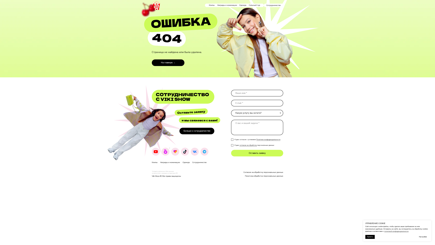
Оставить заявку (257, 153)
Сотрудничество (199, 162)
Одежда (242, 5)
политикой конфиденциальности (396, 231)
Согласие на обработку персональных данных (263, 172)
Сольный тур (254, 5)
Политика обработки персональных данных (264, 176)
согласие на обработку (248, 145)
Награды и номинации (227, 5)
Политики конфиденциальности (268, 139)
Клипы (212, 5)
